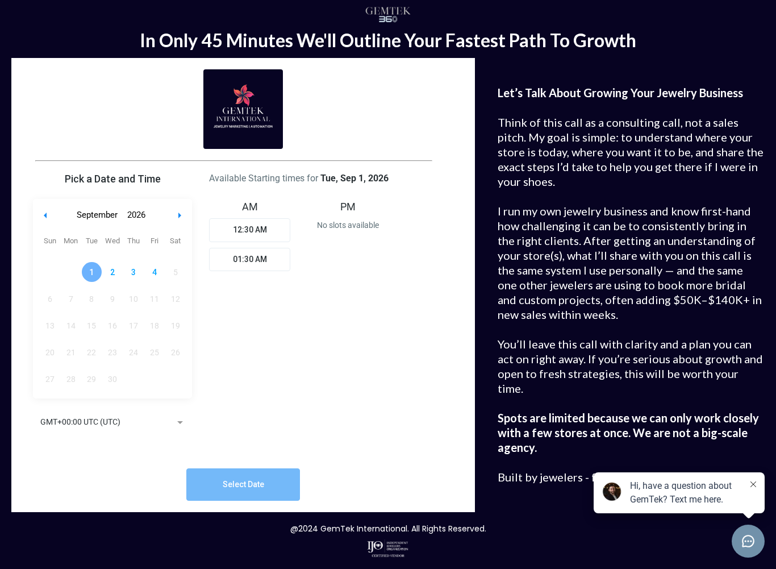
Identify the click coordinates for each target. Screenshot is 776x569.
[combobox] (112, 423)
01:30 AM (250, 259)
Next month (181, 215)
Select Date (243, 484)
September (97, 215)
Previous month (45, 215)
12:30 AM (250, 229)
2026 (136, 215)
